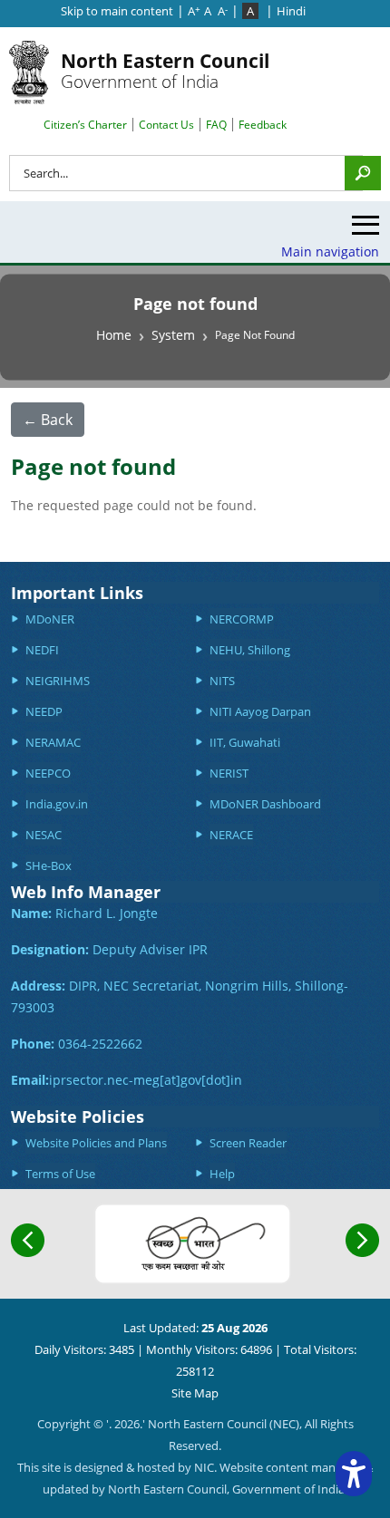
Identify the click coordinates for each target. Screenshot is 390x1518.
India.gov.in (56, 804)
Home (114, 334)
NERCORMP (242, 619)
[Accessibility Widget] (354, 1473)
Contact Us (166, 124)
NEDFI (42, 650)
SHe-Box (48, 865)
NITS (222, 680)
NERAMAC (53, 742)
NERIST (229, 773)
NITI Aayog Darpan (260, 711)
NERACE (231, 835)
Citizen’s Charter (85, 124)
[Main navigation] (365, 229)
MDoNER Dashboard (265, 804)
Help (222, 1173)
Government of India (165, 70)
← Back (48, 420)
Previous (27, 1240)
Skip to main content (117, 11)
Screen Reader (248, 1143)
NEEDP (44, 711)
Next (362, 1240)
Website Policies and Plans (96, 1143)
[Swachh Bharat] (192, 1244)
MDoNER (49, 619)
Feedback (263, 124)
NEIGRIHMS (57, 680)
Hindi (291, 11)
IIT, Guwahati (245, 742)
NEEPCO (48, 773)
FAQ (216, 124)
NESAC (43, 835)
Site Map (195, 1393)
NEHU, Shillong (250, 650)
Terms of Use (60, 1173)
